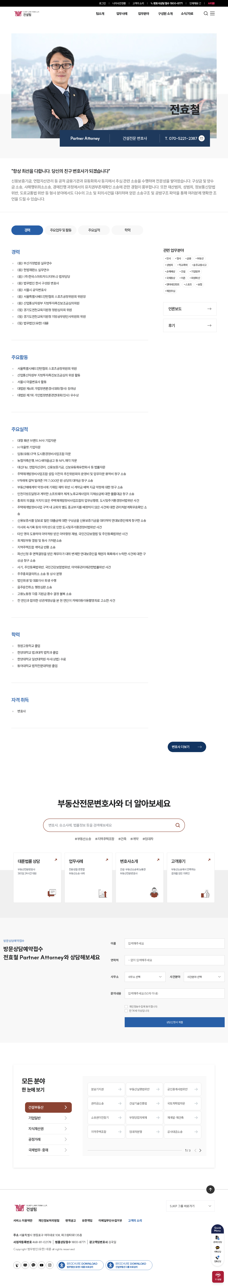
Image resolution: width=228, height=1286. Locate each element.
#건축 (122, 839)
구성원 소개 (165, 13)
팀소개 (100, 13)
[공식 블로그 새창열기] (25, 1265)
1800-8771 (168, 3)
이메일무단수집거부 (110, 1221)
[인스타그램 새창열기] (49, 1265)
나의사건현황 (119, 3)
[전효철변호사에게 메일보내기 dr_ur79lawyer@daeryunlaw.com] (201, 138)
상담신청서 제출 (174, 1022)
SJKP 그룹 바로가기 (182, 1206)
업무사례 (121, 13)
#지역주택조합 (104, 839)
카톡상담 (217, 1251)
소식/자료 (187, 13)
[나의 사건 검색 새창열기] (17, 1265)
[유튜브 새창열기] (41, 1265)
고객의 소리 (138, 3)
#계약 (134, 839)
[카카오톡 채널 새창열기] (33, 1265)
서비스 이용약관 (22, 1221)
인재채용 (193, 3)
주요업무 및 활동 (60, 230)
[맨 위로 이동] (210, 1189)
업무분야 (143, 13)
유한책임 (87, 1221)
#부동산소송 (83, 839)
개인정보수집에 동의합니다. (143, 1006)
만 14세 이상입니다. (139, 1010)
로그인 (102, 3)
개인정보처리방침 (48, 1221)
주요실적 (94, 230)
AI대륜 (211, 3)
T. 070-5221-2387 (181, 138)
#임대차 (148, 839)
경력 (27, 230)
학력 (127, 230)
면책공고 (70, 1221)
